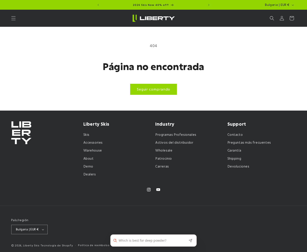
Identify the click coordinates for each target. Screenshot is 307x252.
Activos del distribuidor (174, 142)
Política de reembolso (94, 245)
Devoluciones (238, 166)
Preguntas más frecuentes (249, 142)
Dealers (89, 174)
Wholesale (163, 150)
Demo (88, 166)
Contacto (235, 134)
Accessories (93, 142)
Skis (86, 134)
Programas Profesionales (175, 134)
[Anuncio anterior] (98, 5)
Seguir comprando (153, 89)
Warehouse (92, 150)
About (88, 158)
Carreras (162, 166)
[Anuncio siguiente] (209, 5)
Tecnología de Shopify (56, 245)
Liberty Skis (31, 245)
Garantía (234, 150)
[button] (13, 18)
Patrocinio (163, 158)
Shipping (234, 158)
